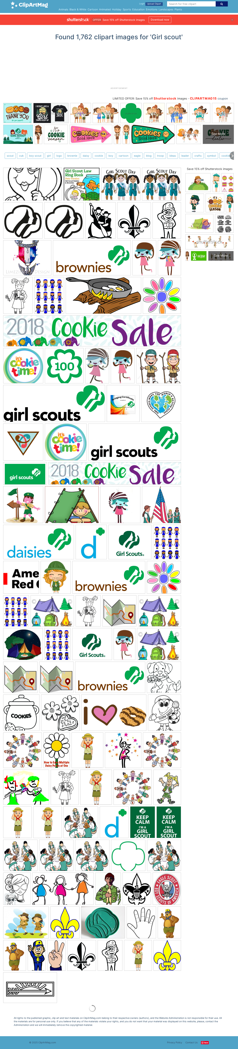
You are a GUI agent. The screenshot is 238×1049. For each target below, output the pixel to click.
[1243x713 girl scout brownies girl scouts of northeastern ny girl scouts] (63, 890)
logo (59, 155)
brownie (72, 155)
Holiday (116, 9)
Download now (160, 19)
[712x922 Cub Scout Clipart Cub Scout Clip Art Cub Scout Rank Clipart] (100, 221)
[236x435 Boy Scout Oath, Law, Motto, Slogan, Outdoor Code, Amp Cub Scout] (56, 956)
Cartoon (93, 9)
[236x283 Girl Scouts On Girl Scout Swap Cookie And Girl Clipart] (114, 824)
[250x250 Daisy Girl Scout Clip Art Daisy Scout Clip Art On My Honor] (22, 752)
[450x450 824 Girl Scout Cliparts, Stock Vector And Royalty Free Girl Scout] (23, 506)
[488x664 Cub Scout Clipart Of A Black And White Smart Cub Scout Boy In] (110, 956)
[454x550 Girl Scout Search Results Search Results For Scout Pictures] (87, 752)
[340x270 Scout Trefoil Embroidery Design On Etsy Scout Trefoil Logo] (103, 924)
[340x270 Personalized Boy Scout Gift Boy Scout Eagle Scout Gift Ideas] (27, 259)
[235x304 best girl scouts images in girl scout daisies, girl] (16, 890)
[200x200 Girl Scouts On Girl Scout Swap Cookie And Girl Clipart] (128, 857)
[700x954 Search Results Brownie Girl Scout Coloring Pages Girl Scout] (17, 297)
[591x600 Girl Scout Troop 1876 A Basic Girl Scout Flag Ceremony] (161, 506)
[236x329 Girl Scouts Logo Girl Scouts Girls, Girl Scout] (142, 824)
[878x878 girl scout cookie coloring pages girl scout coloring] (164, 679)
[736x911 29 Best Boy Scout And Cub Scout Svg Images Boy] (137, 890)
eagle (137, 155)
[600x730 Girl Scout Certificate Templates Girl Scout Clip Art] (123, 405)
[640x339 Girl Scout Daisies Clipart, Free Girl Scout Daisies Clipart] (38, 543)
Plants (178, 9)
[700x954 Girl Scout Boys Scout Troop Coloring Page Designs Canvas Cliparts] (65, 789)
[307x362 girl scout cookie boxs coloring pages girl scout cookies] (164, 714)
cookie (99, 155)
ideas (172, 155)
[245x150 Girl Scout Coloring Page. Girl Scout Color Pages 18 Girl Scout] (32, 186)
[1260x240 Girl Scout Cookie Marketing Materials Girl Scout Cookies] (92, 332)
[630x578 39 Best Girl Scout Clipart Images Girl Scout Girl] (120, 186)
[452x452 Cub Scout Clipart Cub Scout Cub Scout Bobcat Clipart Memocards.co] (22, 221)
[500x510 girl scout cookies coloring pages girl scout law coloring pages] (60, 714)
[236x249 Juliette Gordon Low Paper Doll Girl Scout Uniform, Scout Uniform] (123, 752)
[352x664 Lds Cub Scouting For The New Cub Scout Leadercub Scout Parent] (36, 957)
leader (185, 155)
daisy (86, 155)
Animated (105, 9)
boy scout (35, 155)
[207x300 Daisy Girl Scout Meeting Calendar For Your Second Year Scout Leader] (57, 752)
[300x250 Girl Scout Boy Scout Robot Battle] (26, 789)
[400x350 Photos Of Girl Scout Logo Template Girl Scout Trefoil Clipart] (130, 543)
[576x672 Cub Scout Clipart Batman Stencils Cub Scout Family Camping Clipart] (81, 956)
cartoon (123, 155)
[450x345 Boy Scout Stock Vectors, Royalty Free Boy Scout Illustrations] (26, 924)
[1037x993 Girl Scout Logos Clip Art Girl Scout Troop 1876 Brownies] (23, 367)
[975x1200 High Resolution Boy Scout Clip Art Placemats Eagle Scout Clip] (167, 890)
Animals (63, 9)
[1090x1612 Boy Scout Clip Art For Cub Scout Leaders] (169, 924)
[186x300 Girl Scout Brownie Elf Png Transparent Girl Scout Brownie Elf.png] (124, 645)
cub (21, 155)
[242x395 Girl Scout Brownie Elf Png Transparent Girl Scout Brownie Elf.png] (169, 259)
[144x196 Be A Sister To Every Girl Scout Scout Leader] (167, 788)
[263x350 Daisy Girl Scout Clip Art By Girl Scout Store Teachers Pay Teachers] (49, 297)
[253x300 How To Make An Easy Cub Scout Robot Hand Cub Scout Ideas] (141, 924)
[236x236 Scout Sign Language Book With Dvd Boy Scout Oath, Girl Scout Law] (81, 186)
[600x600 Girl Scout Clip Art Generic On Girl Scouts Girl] (81, 824)
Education (138, 9)
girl (49, 155)
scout (10, 155)
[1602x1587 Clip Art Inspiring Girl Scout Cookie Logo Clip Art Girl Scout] (64, 367)
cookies (226, 155)
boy (110, 155)
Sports (127, 9)
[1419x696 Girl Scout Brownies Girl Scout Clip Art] (92, 259)
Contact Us (191, 1042)
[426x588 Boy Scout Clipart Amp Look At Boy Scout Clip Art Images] (108, 890)
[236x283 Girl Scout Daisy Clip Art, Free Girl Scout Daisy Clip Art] (91, 543)
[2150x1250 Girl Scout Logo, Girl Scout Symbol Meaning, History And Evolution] (25, 474)
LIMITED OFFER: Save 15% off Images (150, 98)
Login (142, 3)
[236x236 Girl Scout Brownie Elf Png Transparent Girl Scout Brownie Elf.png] (120, 506)
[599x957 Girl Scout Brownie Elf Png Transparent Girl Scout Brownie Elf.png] (97, 367)
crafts (198, 155)
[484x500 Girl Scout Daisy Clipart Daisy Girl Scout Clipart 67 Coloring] (162, 296)
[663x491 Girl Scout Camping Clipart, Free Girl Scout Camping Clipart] (72, 506)
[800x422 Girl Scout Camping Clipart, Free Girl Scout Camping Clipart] (103, 297)
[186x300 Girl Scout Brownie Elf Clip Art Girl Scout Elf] (144, 259)
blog (149, 155)
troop (160, 155)
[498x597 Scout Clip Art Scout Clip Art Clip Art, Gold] (65, 924)
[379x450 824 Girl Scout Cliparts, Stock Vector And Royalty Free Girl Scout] (56, 578)
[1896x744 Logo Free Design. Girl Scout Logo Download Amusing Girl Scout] (54, 405)
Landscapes (166, 9)
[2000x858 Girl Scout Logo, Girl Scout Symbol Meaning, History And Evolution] (134, 443)
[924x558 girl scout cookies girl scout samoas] (113, 714)
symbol (211, 155)
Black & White (77, 9)
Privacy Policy (174, 1042)
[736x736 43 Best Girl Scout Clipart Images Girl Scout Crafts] (119, 612)
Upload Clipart (154, 4)
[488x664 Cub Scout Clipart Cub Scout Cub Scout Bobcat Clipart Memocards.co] (167, 221)
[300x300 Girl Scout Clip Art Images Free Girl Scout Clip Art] (161, 405)
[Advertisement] (119, 65)
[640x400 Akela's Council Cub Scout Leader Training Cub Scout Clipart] (30, 989)
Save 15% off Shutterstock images (209, 169)
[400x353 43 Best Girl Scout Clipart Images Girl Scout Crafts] (23, 645)
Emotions (151, 9)
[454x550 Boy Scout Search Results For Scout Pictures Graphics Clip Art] (138, 957)
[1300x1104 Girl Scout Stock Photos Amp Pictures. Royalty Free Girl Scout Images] (158, 367)
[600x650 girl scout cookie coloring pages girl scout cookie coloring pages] (21, 714)
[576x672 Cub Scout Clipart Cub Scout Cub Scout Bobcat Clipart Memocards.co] (134, 221)
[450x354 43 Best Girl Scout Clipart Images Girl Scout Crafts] (52, 612)
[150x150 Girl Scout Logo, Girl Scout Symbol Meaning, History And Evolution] (21, 579)
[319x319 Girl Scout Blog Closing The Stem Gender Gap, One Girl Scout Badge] (23, 443)
